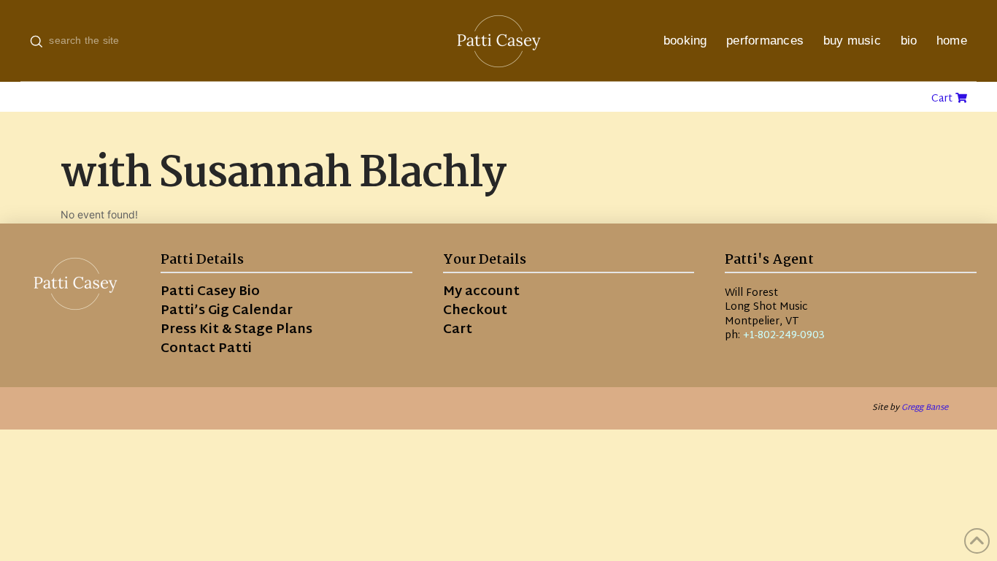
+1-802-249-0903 (784, 336)
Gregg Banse (924, 408)
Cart (943, 99)
